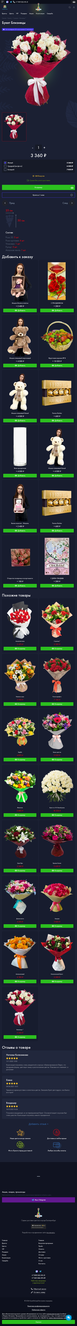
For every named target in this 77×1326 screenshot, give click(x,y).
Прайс (40, 1246)
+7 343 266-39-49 (38, 1278)
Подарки (24, 13)
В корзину (38, 187)
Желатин (20, 807)
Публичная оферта (38, 1310)
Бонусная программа (45, 1243)
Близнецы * (20, 1029)
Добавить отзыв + (38, 1124)
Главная (4, 1240)
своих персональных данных (59, 1318)
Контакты (41, 1264)
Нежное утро (20, 696)
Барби (20, 752)
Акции (31, 13)
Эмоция (57, 918)
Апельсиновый (20, 974)
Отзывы (41, 1255)
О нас (40, 1261)
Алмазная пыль (20, 641)
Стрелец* (57, 641)
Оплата (41, 1249)
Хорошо (38, 1322)
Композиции (40, 13)
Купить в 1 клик (38, 195)
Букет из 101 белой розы (57, 807)
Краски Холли (57, 863)
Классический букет (57, 974)
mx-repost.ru (51, 1232)
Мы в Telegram (40, 1200)
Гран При (20, 863)
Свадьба (50, 13)
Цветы (11, 13)
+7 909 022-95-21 (22, 2)
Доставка (41, 1252)
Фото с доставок (44, 1258)
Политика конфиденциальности (38, 1306)
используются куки (53, 1314)
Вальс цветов (57, 752)
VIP (17, 13)
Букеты (4, 13)
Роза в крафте (57, 696)
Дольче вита (20, 918)
